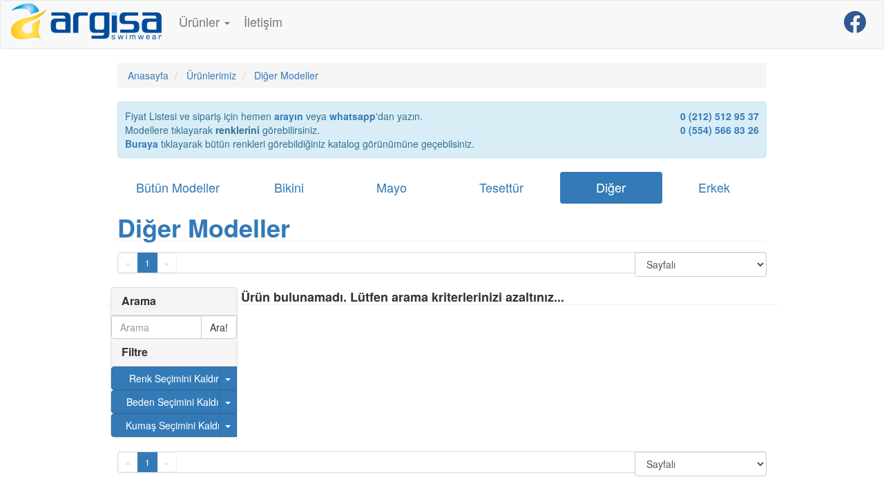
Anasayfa (148, 75)
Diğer (611, 187)
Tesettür (501, 187)
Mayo (391, 187)
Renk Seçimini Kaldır (174, 378)
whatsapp (352, 116)
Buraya (141, 143)
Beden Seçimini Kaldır (174, 402)
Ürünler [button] (201, 21)
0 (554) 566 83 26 (719, 130)
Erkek (714, 187)
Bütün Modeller (178, 187)
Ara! (219, 327)
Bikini (289, 187)
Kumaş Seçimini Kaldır (174, 425)
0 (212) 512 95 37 (719, 116)
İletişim (263, 21)
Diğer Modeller (203, 227)
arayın (288, 116)
